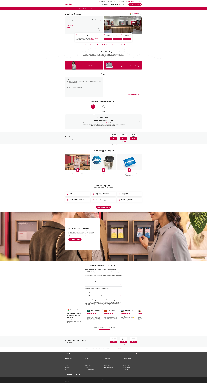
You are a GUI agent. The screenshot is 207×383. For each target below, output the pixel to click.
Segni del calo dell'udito (108, 360)
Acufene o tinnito (107, 365)
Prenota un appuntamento (108, 367)
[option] (94, 316)
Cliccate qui (118, 144)
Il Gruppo (132, 353)
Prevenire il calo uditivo (108, 363)
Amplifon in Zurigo (126, 363)
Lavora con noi (125, 353)
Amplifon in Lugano (126, 360)
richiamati (92, 39)
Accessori (66, 365)
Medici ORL (117, 353)
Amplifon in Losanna (126, 369)
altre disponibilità (94, 38)
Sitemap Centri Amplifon (99, 379)
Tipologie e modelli (68, 363)
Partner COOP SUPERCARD (89, 369)
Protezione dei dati (69, 379)
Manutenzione (67, 367)
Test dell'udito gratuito (88, 360)
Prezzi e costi (67, 369)
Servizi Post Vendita (88, 365)
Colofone (78, 379)
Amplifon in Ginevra (126, 365)
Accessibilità (84, 379)
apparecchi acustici (103, 122)
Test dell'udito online (107, 369)
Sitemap (90, 379)
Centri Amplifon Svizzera (69, 10)
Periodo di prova (87, 363)
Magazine (86, 367)
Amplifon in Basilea (126, 367)
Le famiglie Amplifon (68, 360)
